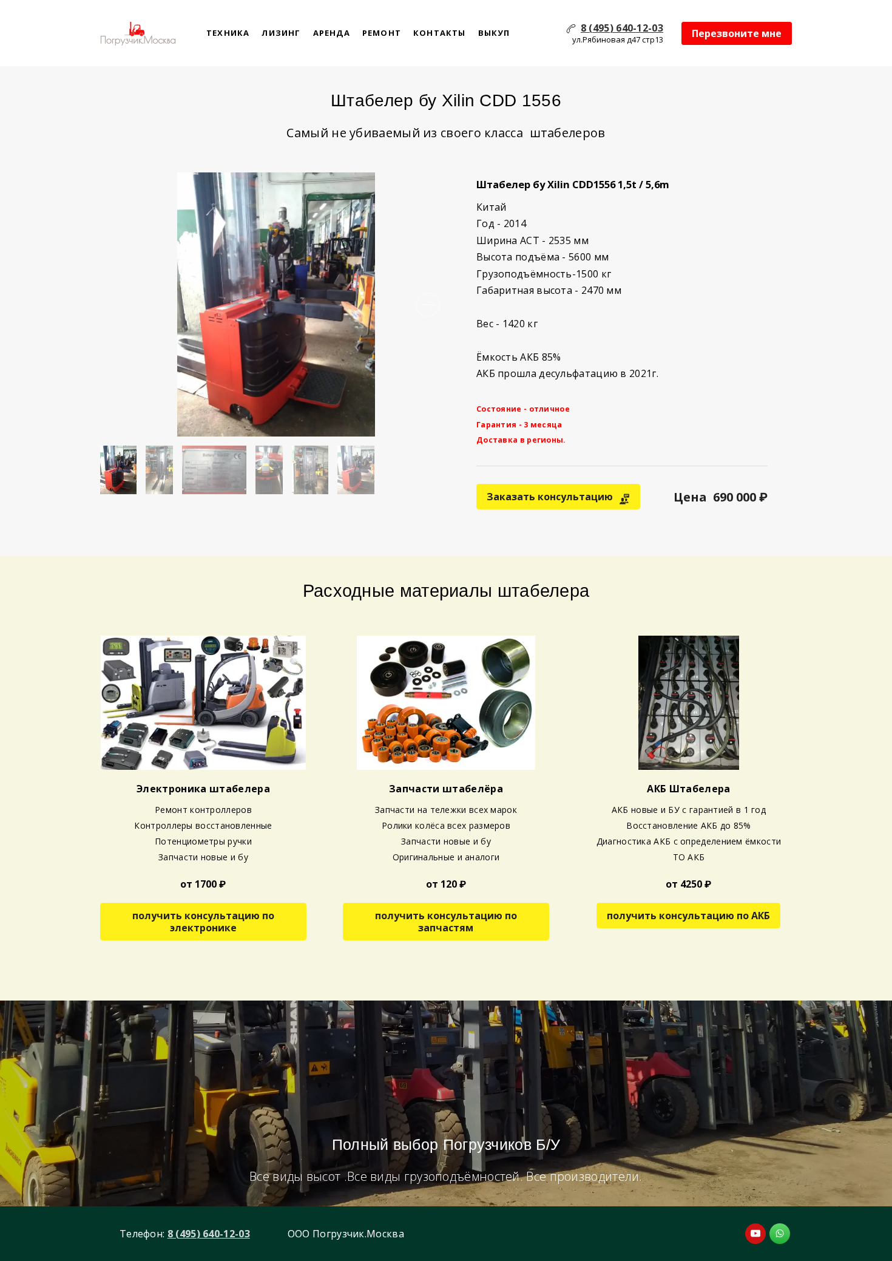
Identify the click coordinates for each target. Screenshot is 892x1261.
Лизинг (281, 32)
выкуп (494, 32)
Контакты (439, 32)
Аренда (331, 32)
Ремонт (381, 32)
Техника (227, 32)
